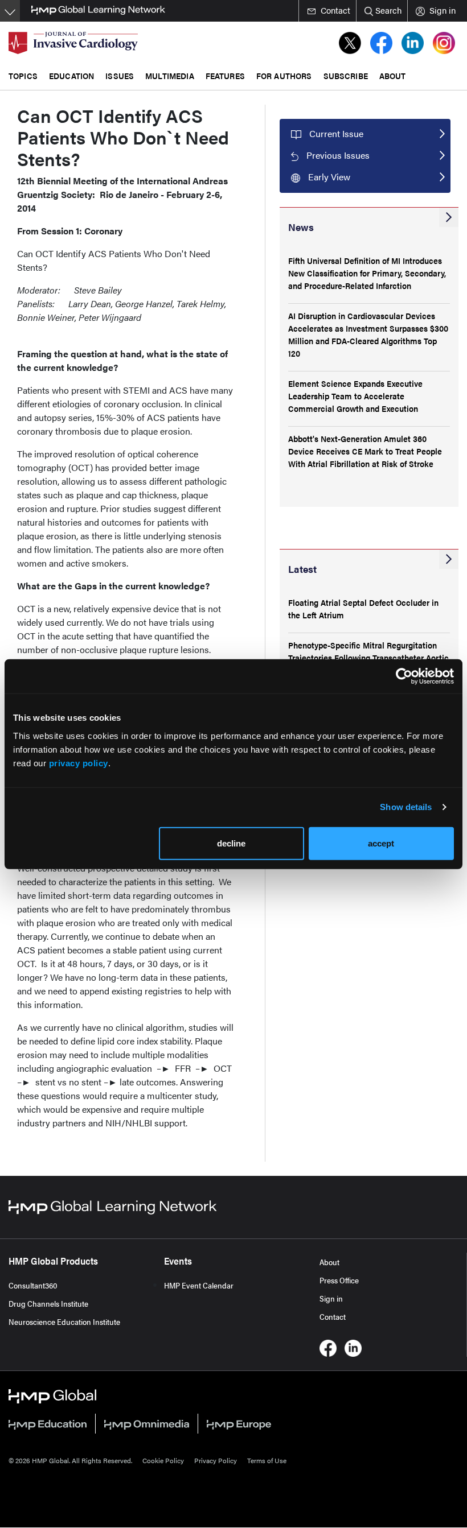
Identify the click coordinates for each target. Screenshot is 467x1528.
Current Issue (336, 133)
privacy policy (78, 762)
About (329, 1261)
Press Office (339, 1280)
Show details (406, 807)
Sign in (331, 1298)
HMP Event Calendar (198, 1285)
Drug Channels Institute (48, 1303)
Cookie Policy (163, 1460)
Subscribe (345, 75)
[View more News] (448, 217)
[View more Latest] (448, 559)
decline (231, 843)
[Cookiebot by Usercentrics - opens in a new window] (404, 676)
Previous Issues (338, 155)
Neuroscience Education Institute (64, 1321)
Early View (329, 176)
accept (381, 843)
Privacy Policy (215, 1460)
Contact (332, 1316)
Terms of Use (266, 1460)
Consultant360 (33, 1285)
